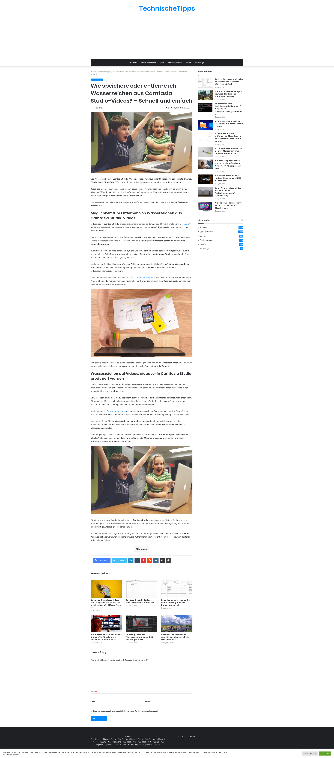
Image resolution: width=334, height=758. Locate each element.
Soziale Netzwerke (148, 62)
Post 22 (102, 745)
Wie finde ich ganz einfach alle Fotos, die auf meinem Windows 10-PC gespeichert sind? (228, 164)
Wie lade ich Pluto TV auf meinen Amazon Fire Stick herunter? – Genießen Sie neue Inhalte (106, 637)
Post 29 (157, 745)
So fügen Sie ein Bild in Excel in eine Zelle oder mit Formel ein (140, 601)
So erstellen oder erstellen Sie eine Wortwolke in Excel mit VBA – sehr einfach (229, 81)
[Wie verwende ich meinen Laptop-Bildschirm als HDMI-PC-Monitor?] (205, 179)
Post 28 (149, 745)
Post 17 (133, 742)
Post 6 (127, 739)
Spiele (161, 62)
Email (94, 701)
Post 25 (126, 745)
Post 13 (103, 742)
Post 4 (113, 739)
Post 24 (118, 745)
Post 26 (134, 745)
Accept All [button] (325, 753)
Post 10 (155, 739)
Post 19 (148, 742)
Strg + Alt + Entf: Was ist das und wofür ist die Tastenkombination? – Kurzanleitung (228, 192)
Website (147, 701)
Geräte (188, 62)
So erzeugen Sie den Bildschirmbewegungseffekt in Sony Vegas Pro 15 (140, 637)
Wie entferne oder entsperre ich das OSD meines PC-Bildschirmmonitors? (228, 205)
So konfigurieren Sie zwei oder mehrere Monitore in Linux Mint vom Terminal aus (229, 151)
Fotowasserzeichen (116, 411)
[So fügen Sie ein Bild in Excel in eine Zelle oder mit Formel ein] (141, 588)
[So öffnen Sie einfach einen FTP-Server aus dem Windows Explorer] (205, 125)
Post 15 (118, 742)
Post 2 (100, 739)
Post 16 (126, 742)
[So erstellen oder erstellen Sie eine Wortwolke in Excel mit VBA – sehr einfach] (205, 83)
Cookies (192, 736)
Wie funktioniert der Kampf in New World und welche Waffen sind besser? (229, 94)
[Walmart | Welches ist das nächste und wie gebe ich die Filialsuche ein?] (176, 623)
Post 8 (140, 739)
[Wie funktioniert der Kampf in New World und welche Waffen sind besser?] (205, 95)
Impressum (182, 736)
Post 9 (147, 739)
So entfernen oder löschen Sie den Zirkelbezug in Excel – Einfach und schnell (175, 602)
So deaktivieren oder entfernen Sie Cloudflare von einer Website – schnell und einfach (228, 137)
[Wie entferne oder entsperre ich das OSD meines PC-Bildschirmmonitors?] (205, 206)
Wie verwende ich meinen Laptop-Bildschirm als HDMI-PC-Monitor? (228, 178)
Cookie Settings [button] (310, 753)
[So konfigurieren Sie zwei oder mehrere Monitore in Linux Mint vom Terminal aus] (205, 152)
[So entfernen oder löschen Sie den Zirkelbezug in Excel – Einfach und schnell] (176, 588)
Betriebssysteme (175, 62)
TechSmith (186, 224)
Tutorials (133, 62)
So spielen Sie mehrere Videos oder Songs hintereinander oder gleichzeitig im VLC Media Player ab (106, 604)
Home (95, 72)
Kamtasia (142, 549)
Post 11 (162, 739)
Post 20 (156, 742)
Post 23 (110, 745)
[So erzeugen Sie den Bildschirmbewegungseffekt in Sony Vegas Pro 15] (141, 623)
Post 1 (93, 739)
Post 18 (141, 742)
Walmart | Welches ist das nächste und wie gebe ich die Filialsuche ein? (175, 637)
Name (94, 691)
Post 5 (120, 739)
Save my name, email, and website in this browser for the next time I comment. (126, 711)
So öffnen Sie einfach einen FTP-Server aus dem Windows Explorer (229, 124)
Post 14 (111, 742)
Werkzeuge (199, 62)
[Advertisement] (167, 35)
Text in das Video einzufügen (139, 277)
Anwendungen (105, 72)
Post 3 (106, 739)
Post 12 (96, 742)
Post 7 (133, 739)
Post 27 (141, 745)
